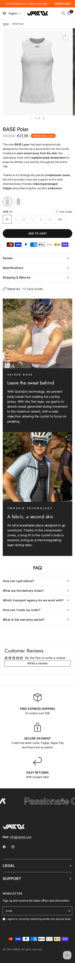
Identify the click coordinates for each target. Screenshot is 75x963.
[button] (15, 13)
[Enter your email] (68, 910)
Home (6, 23)
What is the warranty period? (24, 619)
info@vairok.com (20, 837)
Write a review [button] (37, 663)
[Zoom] (64, 35)
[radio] (7, 201)
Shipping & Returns (17, 277)
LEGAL (9, 865)
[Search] (63, 13)
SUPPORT (12, 878)
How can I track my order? (21, 610)
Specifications (13, 268)
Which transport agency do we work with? (33, 600)
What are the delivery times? (23, 590)
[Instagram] (15, 847)
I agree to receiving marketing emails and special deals (39, 918)
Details (8, 258)
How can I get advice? (18, 581)
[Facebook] (7, 847)
